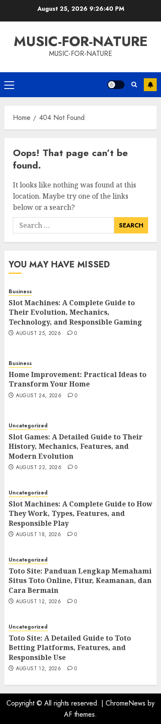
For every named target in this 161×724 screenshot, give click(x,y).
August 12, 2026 (38, 601)
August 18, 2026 (38, 534)
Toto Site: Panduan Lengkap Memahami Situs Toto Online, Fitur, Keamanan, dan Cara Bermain (80, 580)
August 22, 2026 (38, 467)
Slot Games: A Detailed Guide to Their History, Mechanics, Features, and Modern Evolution (76, 446)
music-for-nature (81, 41)
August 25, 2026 (38, 333)
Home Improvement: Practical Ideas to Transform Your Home (77, 379)
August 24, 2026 (38, 396)
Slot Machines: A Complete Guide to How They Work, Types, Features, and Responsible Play (80, 513)
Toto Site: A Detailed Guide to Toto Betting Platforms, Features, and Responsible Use (70, 647)
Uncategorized (28, 425)
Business (20, 291)
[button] (9, 85)
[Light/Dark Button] (116, 84)
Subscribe (150, 84)
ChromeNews (126, 703)
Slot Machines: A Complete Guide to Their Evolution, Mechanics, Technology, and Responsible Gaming (75, 312)
